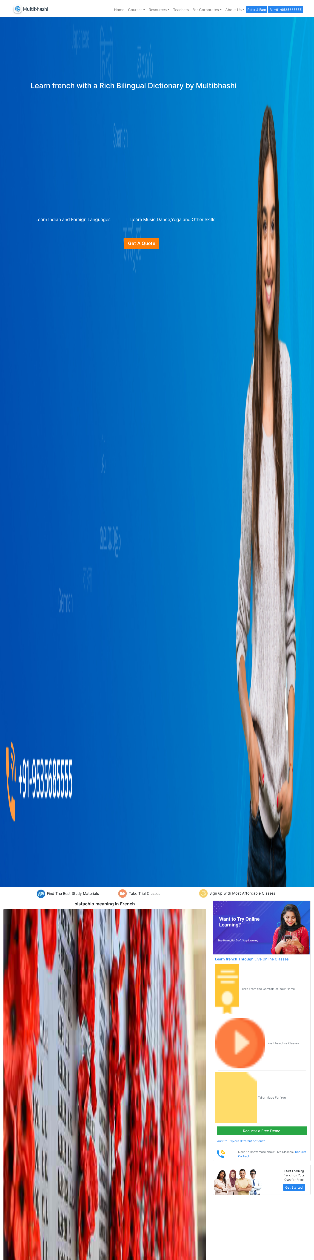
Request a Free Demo (261, 1131)
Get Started (294, 1187)
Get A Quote (141, 243)
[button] (136, 9)
